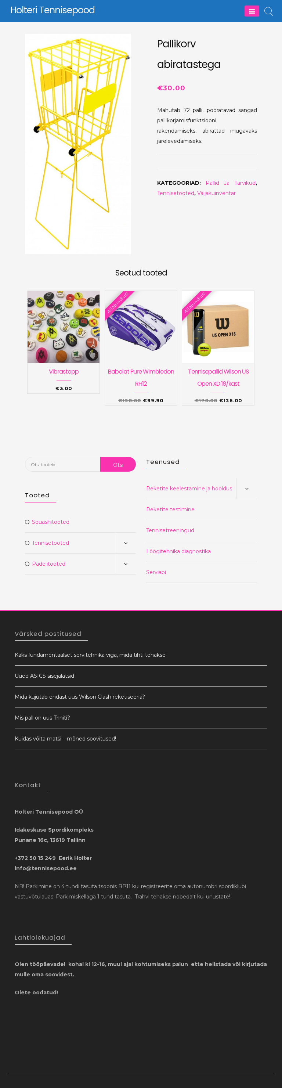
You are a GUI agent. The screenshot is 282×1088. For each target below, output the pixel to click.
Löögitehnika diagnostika (178, 551)
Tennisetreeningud (170, 530)
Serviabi (156, 572)
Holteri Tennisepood (52, 10)
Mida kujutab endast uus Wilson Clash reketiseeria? (80, 696)
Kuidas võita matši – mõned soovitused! (65, 738)
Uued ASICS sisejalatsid (44, 676)
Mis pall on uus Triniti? (42, 717)
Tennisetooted (175, 193)
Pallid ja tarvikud (231, 183)
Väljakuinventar (216, 193)
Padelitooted (48, 564)
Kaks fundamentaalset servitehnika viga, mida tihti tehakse (90, 655)
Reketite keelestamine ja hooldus (189, 488)
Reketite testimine (170, 509)
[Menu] (252, 11)
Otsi (118, 465)
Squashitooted (50, 522)
